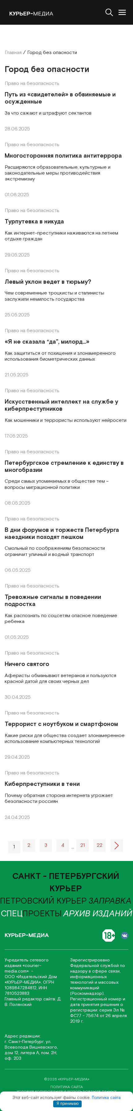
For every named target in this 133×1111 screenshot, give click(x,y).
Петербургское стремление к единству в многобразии (64, 467)
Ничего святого (27, 664)
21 (82, 845)
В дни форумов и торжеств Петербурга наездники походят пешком (62, 534)
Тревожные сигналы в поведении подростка (53, 601)
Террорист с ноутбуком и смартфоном (61, 724)
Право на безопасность (32, 83)
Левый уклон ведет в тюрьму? (48, 282)
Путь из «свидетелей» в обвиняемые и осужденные (60, 98)
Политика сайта (106, 1097)
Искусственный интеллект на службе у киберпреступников (61, 406)
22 (99, 845)
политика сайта (66, 1087)
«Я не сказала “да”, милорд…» (47, 342)
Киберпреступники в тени (42, 784)
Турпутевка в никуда (34, 222)
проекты (31, 914)
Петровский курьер (43, 901)
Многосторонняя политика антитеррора (63, 156)
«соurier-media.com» (23, 968)
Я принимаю (68, 1103)
